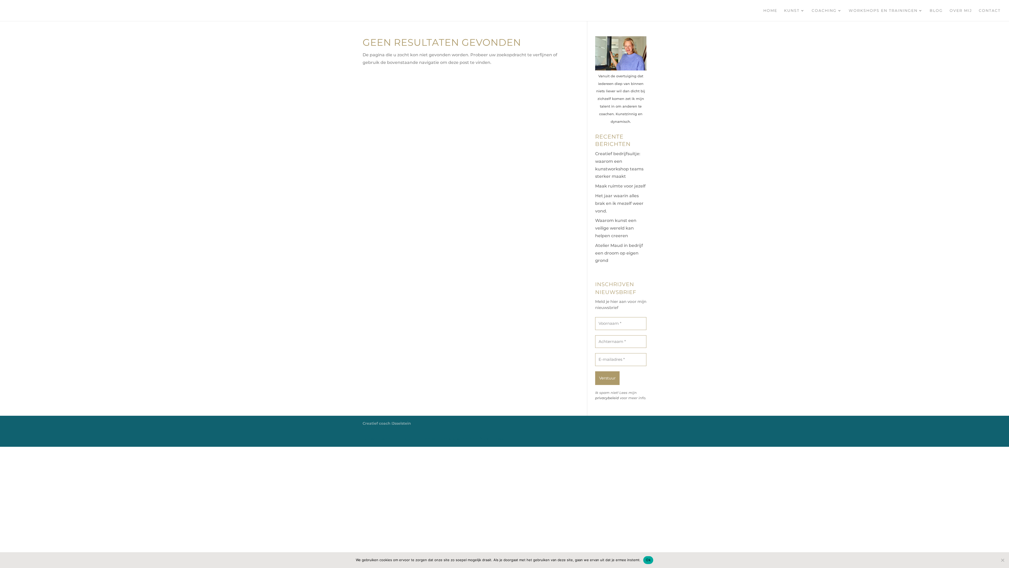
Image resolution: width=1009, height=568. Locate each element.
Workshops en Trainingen (883, 11)
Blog (936, 11)
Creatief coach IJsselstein (387, 423)
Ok (648, 560)
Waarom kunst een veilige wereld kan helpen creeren (615, 228)
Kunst (792, 11)
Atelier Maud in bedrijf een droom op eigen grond (619, 253)
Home (770, 11)
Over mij (961, 11)
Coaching (824, 11)
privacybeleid (607, 398)
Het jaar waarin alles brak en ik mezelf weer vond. (619, 203)
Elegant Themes (417, 438)
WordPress (492, 438)
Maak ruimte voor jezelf (620, 186)
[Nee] (1002, 560)
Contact (990, 11)
